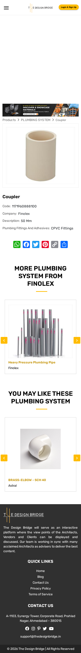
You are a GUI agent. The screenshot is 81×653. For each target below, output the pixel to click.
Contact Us (41, 583)
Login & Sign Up (68, 7)
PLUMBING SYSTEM (35, 120)
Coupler (61, 120)
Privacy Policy (40, 588)
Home (40, 571)
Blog (40, 577)
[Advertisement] (40, 58)
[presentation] (4, 340)
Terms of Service (41, 594)
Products (9, 120)
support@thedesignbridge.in (40, 636)
